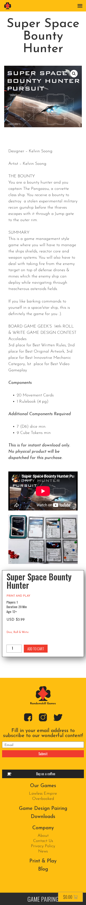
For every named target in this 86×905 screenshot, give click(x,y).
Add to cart (35, 648)
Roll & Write (21, 632)
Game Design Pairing (43, 808)
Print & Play (43, 861)
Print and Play (18, 596)
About (43, 836)
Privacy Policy (43, 846)
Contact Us (43, 841)
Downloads (43, 816)
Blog (43, 869)
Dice (9, 632)
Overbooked (43, 799)
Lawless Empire (43, 794)
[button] (80, 5)
